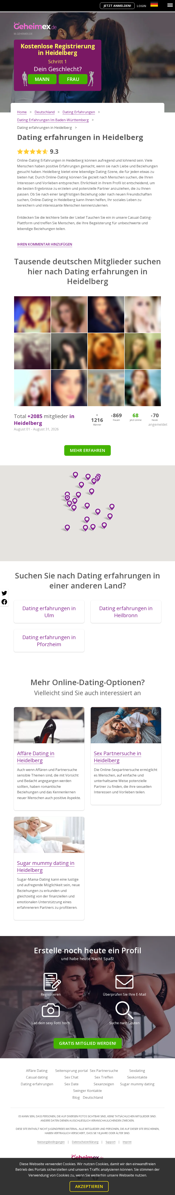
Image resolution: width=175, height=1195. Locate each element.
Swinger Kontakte (87, 1090)
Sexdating (137, 1070)
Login (141, 6)
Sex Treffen (104, 1077)
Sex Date (71, 1084)
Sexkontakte (137, 1077)
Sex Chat (71, 1077)
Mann (42, 79)
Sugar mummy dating (137, 1084)
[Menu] (170, 5)
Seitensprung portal (71, 1070)
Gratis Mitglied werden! (87, 1043)
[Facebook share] (4, 602)
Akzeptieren (89, 1186)
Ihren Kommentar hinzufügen (44, 244)
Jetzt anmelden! (117, 6)
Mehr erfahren (87, 450)
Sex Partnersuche (104, 1070)
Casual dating (37, 1077)
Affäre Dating (37, 1070)
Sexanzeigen (104, 1084)
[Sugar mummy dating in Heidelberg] (49, 835)
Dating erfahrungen (37, 1084)
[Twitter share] (4, 593)
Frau (73, 79)
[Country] (154, 4)
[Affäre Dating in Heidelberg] (49, 725)
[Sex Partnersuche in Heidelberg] (126, 725)
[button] (92, 481)
